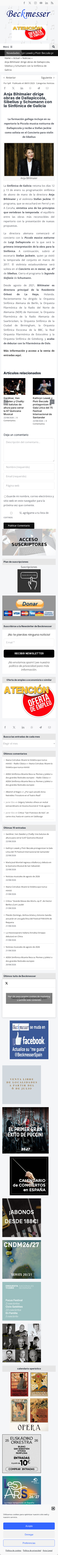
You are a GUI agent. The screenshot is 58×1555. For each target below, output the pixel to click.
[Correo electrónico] (49, 727)
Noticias (50, 83)
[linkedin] (46, 3)
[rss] (52, 3)
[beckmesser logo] (28, 7)
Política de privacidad (32, 1550)
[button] (53, 1508)
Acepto (29, 1526)
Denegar (29, 1534)
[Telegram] (40, 727)
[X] (14, 727)
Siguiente (46, 77)
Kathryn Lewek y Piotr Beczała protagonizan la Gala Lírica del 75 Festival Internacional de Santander (43, 408)
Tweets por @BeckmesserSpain (29, 998)
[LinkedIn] (23, 727)
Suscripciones (29, 567)
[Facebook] (5, 727)
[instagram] (35, 3)
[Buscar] (53, 47)
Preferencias (29, 1543)
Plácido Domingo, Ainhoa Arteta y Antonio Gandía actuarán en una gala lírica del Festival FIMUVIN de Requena (29, 919)
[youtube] (41, 3)
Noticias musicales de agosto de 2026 (23, 876)
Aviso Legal (47, 1550)
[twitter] (30, 3)
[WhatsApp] (31, 727)
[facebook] (24, 3)
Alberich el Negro (13, 791)
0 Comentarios (10, 419)
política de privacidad (22, 666)
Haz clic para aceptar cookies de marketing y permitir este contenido (29, 998)
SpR (9, 83)
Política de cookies (13, 1550)
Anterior (11, 77)
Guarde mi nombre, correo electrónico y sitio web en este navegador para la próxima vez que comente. (29, 501)
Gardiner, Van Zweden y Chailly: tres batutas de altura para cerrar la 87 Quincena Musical (14, 406)
